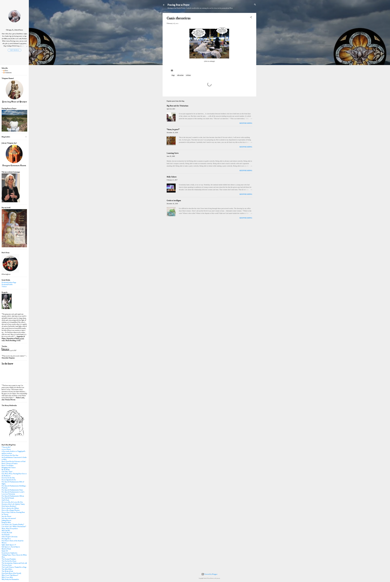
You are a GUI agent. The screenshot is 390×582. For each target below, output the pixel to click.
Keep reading (246, 123)
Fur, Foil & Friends (8, 498)
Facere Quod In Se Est (9, 480)
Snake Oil (5, 551)
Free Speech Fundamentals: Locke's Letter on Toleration (13, 493)
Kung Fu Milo (6, 522)
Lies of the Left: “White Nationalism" (14, 526)
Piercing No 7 (6, 539)
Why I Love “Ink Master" (10, 575)
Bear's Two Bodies (8, 466)
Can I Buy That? (7, 472)
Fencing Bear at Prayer (178, 4)
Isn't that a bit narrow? (9, 518)
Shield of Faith (6, 549)
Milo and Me (6, 531)
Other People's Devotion (9, 537)
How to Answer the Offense (10, 508)
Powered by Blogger (210, 574)
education (180, 75)
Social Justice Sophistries (9, 553)
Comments (8, 73)
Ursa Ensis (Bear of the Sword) (11, 573)
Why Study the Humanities (10, 579)
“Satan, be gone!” (173, 129)
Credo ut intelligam (174, 200)
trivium (188, 75)
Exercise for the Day (8, 478)
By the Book (5, 470)
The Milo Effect (7, 569)
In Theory (5, 514)
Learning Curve (173, 153)
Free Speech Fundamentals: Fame (12, 490)
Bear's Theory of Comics (10, 463)
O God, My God (7, 533)
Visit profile (14, 50)
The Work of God (7, 571)
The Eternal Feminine (9, 559)
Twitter (4, 287)
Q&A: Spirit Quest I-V (9, 545)
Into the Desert (6, 516)
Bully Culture (172, 177)
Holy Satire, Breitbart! (9, 506)
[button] (251, 17)
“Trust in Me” (6, 447)
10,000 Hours (6, 449)
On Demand (5, 535)
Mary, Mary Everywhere (10, 529)
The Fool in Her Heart (9, 561)
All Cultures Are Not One (10, 455)
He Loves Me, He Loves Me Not (12, 502)
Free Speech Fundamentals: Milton (13, 496)
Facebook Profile (7, 284)
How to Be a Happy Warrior (11, 510)
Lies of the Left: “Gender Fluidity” (13, 524)
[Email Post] (172, 71)
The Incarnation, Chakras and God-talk (14, 563)
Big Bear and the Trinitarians (177, 106)
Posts (6, 71)
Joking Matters (6, 520)
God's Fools (5, 500)
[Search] (255, 4)
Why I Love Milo (7, 577)
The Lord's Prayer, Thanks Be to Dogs (14, 567)
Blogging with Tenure (9, 468)
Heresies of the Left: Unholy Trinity (13, 504)
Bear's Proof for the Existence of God (13, 461)
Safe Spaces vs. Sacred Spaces (11, 547)
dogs (173, 75)
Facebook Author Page (9, 282)
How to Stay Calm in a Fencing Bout (13, 512)
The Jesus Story (7, 565)
